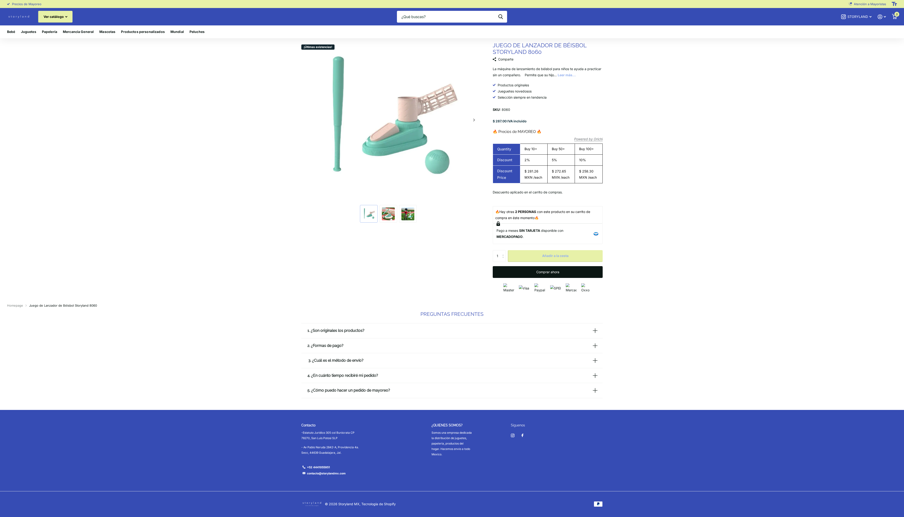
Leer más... (567, 75)
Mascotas (107, 32)
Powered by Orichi (588, 139)
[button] (474, 120)
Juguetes (28, 32)
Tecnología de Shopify (378, 504)
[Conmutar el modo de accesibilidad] (894, 4)
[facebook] (522, 435)
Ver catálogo (54, 17)
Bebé (11, 32)
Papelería (49, 32)
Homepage (15, 305)
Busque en (500, 17)
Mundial (177, 32)
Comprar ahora (547, 272)
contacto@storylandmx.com (326, 473)
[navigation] (369, 214)
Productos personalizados (143, 32)
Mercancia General (78, 32)
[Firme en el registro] (881, 17)
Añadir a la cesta (555, 256)
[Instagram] (512, 435)
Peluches (197, 32)
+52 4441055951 (318, 467)
